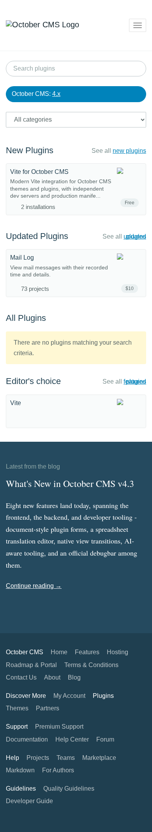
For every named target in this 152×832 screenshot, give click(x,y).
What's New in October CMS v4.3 (70, 483)
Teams (66, 757)
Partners (47, 708)
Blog (74, 677)
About (52, 677)
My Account (69, 695)
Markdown (20, 770)
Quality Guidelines (68, 788)
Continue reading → (34, 585)
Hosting (117, 652)
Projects (38, 757)
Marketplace (99, 757)
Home (59, 652)
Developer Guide (29, 801)
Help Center (72, 739)
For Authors (58, 770)
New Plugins (29, 150)
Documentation (27, 739)
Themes (17, 708)
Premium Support (59, 726)
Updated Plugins (37, 236)
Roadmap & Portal (31, 665)
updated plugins (135, 236)
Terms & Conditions (91, 665)
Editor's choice (33, 381)
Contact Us (21, 677)
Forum (105, 739)
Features (87, 652)
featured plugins (135, 381)
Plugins (103, 695)
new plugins (129, 150)
